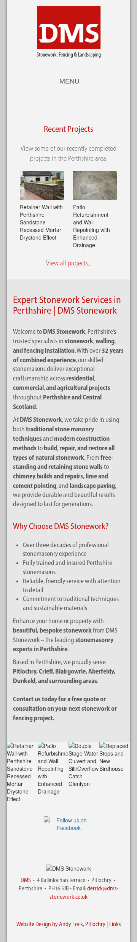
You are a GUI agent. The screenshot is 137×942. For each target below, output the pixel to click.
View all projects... (68, 263)
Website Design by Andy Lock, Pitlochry (60, 924)
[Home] (68, 32)
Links (115, 924)
